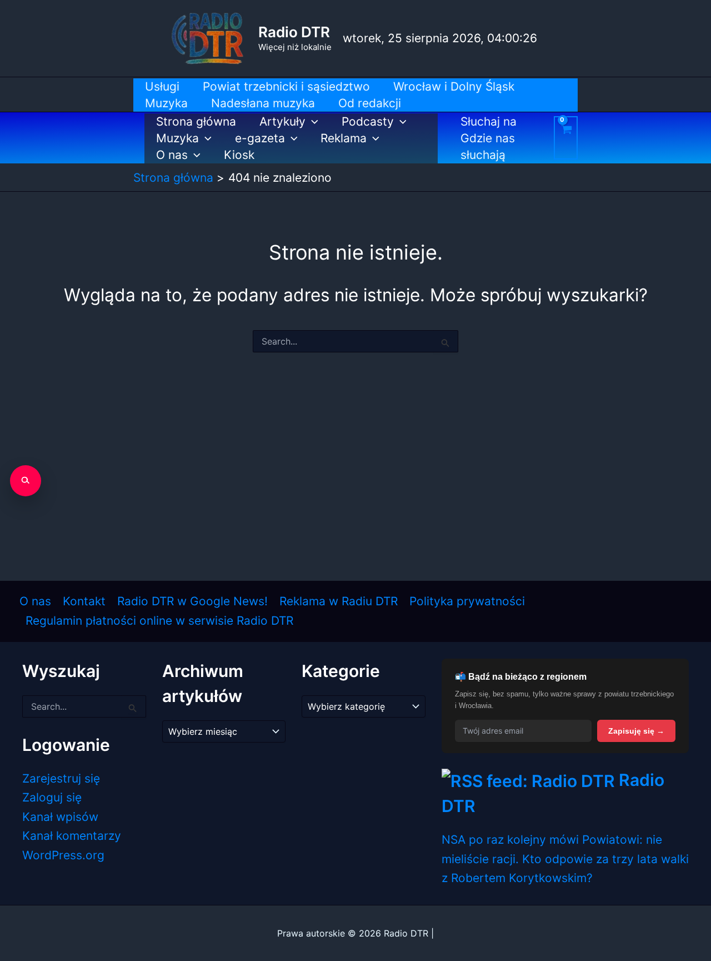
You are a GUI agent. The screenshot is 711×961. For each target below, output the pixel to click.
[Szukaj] (25, 480)
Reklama (344, 138)
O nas (172, 155)
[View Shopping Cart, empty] (566, 137)
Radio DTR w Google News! (192, 601)
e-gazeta (260, 138)
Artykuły (282, 121)
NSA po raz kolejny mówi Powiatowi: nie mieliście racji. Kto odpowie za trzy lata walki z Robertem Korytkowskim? (565, 859)
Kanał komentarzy (71, 836)
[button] (312, 121)
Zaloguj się (52, 797)
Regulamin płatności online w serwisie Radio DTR (159, 621)
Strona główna (196, 121)
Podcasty (368, 121)
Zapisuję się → (636, 730)
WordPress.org (63, 855)
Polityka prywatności (467, 601)
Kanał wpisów (60, 817)
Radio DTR (294, 32)
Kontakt (84, 601)
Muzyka (177, 138)
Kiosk (239, 155)
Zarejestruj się (61, 778)
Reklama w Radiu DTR (338, 601)
